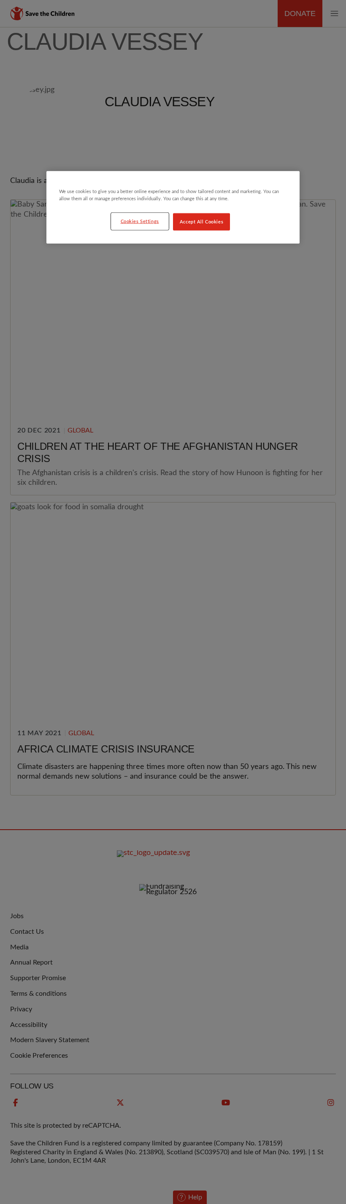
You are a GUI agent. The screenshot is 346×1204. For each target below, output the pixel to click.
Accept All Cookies (201, 221)
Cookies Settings (140, 221)
